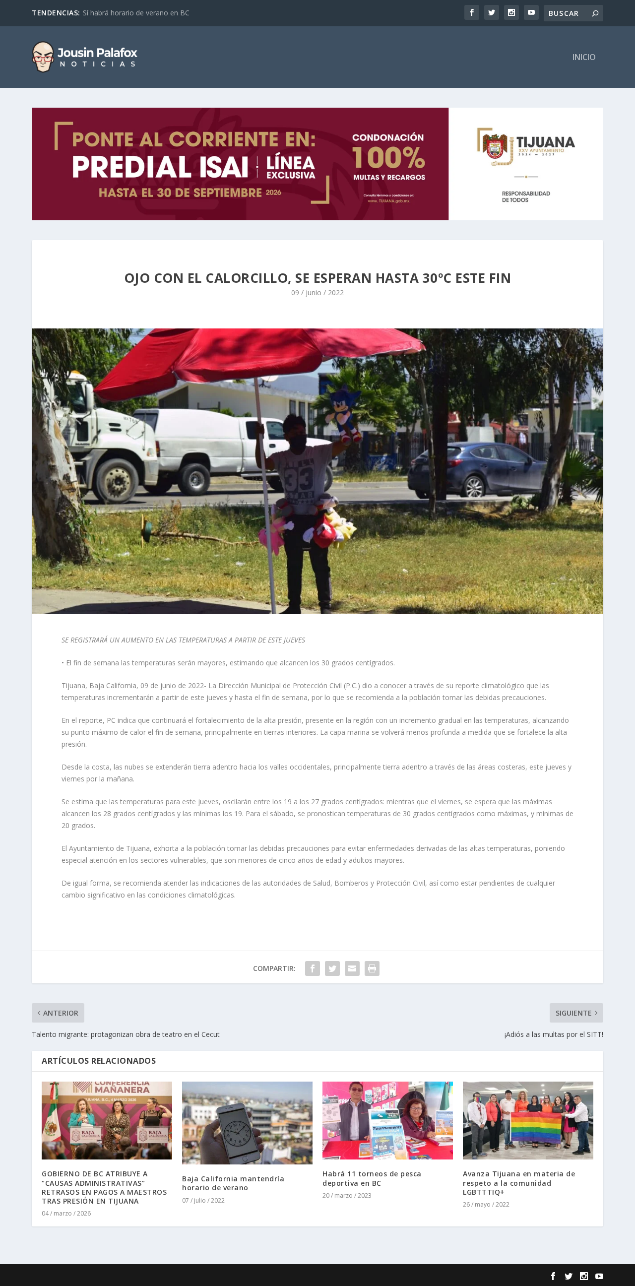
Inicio (584, 58)
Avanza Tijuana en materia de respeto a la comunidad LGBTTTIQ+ (519, 1182)
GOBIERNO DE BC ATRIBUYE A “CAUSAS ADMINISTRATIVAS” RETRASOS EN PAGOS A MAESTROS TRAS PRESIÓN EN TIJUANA (104, 1187)
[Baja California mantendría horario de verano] (247, 1123)
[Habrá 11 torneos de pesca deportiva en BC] (387, 1121)
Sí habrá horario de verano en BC (136, 12)
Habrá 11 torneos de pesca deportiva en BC (372, 1178)
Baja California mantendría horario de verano (233, 1183)
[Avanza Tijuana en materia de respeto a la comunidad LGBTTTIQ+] (528, 1121)
